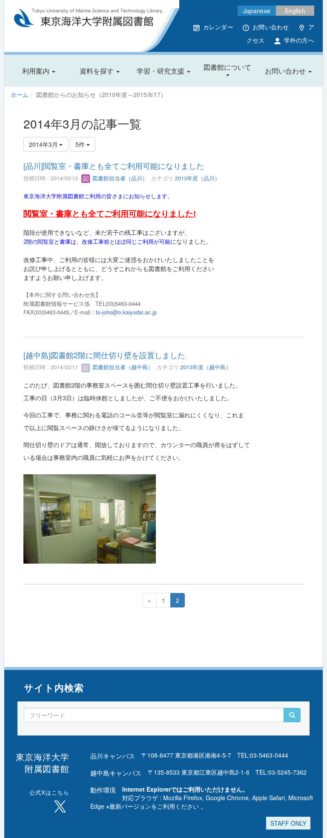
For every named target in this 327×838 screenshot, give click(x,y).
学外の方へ (299, 40)
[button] (39, 71)
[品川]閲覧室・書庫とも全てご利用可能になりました (113, 165)
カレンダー (218, 27)
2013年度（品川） (197, 178)
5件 (80, 144)
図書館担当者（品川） (119, 178)
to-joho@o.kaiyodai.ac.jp (126, 312)
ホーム (20, 94)
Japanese (256, 10)
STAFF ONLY (288, 823)
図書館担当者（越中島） (122, 367)
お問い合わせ (270, 27)
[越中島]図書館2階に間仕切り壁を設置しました (104, 354)
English (295, 10)
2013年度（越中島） (206, 367)
